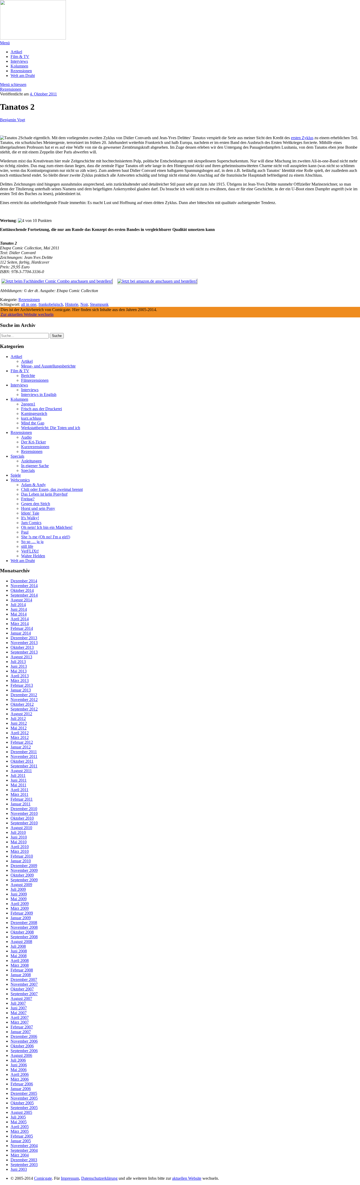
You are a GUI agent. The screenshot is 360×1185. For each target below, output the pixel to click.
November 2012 (24, 699)
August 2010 (21, 827)
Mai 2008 (19, 956)
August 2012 (21, 714)
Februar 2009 (22, 913)
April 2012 (20, 733)
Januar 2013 (21, 690)
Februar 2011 (22, 799)
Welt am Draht (23, 75)
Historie (71, 304)
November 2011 (24, 756)
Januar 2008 (21, 975)
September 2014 (24, 595)
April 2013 (20, 676)
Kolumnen (19, 66)
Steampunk (99, 304)
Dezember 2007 (24, 979)
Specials (17, 456)
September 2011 (24, 766)
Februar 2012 (22, 742)
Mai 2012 (19, 728)
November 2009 (24, 870)
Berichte (28, 375)
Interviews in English (38, 394)
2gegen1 (28, 404)
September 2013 (24, 652)
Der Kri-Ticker (33, 442)
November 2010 (24, 813)
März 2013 (20, 680)
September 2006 (24, 1050)
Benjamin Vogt (12, 120)
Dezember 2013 (24, 638)
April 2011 (19, 789)
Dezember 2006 (24, 1036)
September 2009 (24, 880)
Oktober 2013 (22, 647)
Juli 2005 (18, 1117)
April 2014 (20, 619)
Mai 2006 (19, 1069)
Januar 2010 (21, 861)
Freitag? (28, 499)
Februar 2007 (22, 1027)
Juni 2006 (19, 1065)
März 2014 (20, 623)
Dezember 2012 (24, 695)
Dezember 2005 (24, 1093)
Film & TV (20, 56)
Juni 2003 (19, 1169)
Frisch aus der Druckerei (41, 409)
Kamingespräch (34, 413)
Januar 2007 (21, 1031)
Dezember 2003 (24, 1160)
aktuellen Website (186, 1178)
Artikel (16, 52)
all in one (28, 304)
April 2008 (20, 960)
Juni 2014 (19, 609)
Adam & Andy (33, 484)
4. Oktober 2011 (43, 94)
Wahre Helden (33, 556)
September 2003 (24, 1164)
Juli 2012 (18, 718)
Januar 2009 (21, 918)
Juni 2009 (19, 894)
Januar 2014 (21, 633)
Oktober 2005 (22, 1103)
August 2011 (21, 770)
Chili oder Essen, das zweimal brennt (52, 489)
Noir (84, 304)
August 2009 (21, 884)
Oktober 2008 (22, 932)
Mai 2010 (19, 842)
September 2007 (24, 993)
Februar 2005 (22, 1136)
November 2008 (24, 927)
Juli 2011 (18, 775)
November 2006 (24, 1041)
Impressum (70, 1178)
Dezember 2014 (24, 581)
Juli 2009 (18, 889)
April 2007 (20, 1017)
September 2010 (24, 823)
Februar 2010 (22, 856)
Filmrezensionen (34, 380)
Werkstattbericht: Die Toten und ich (50, 427)
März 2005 (20, 1131)
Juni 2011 (19, 780)
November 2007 (24, 984)
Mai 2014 (19, 614)
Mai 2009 (19, 899)
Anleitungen (31, 461)
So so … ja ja (32, 541)
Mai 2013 (19, 671)
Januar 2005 (21, 1141)
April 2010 (20, 846)
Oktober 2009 (22, 875)
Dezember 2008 (24, 922)
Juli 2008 (18, 946)
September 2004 (24, 1150)
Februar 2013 (22, 685)
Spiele (16, 475)
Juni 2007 (19, 1008)
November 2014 (24, 585)
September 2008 (24, 937)
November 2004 (24, 1145)
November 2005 (24, 1098)
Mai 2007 (19, 1012)
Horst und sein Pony (38, 508)
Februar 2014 (22, 628)
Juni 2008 (19, 951)
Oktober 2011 (22, 761)
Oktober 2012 (22, 704)
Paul (24, 532)
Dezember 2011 (24, 751)
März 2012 (20, 737)
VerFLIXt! (30, 551)
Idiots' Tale (30, 513)
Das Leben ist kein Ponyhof (44, 494)
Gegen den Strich (35, 503)
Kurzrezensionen (35, 446)
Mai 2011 (18, 785)
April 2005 (20, 1126)
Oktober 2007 (22, 989)
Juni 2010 (19, 837)
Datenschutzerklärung (99, 1178)
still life (27, 546)
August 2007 (21, 998)
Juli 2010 (18, 832)
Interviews (19, 61)
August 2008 (21, 941)
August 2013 (21, 657)
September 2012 (24, 709)
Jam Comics (31, 522)
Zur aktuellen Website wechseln (27, 314)
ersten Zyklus (302, 138)
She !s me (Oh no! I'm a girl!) (45, 537)
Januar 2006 (21, 1088)
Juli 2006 (18, 1060)
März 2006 (20, 1079)
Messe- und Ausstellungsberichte (48, 366)
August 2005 (21, 1112)
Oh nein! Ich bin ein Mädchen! (46, 527)
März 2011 (19, 794)
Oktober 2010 (22, 818)
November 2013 (24, 642)
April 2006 (20, 1074)
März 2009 (20, 908)
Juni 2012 (19, 723)
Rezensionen (21, 71)
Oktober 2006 (22, 1046)
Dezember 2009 (24, 865)
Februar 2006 (22, 1084)
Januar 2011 (21, 804)
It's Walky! (30, 518)
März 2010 (20, 851)
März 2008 (20, 965)
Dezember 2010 (24, 808)
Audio (26, 437)
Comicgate (43, 1178)
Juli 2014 (18, 604)
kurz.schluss (31, 418)
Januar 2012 (21, 747)
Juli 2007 (18, 1003)
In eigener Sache (35, 465)
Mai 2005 (19, 1122)
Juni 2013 (19, 666)
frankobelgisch (50, 304)
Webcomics (20, 480)
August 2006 (21, 1055)
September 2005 (24, 1107)
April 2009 (20, 903)
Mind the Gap (32, 423)
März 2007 (20, 1022)
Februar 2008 (22, 970)
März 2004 (20, 1155)
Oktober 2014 (22, 590)
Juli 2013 (18, 661)
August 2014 (21, 600)
